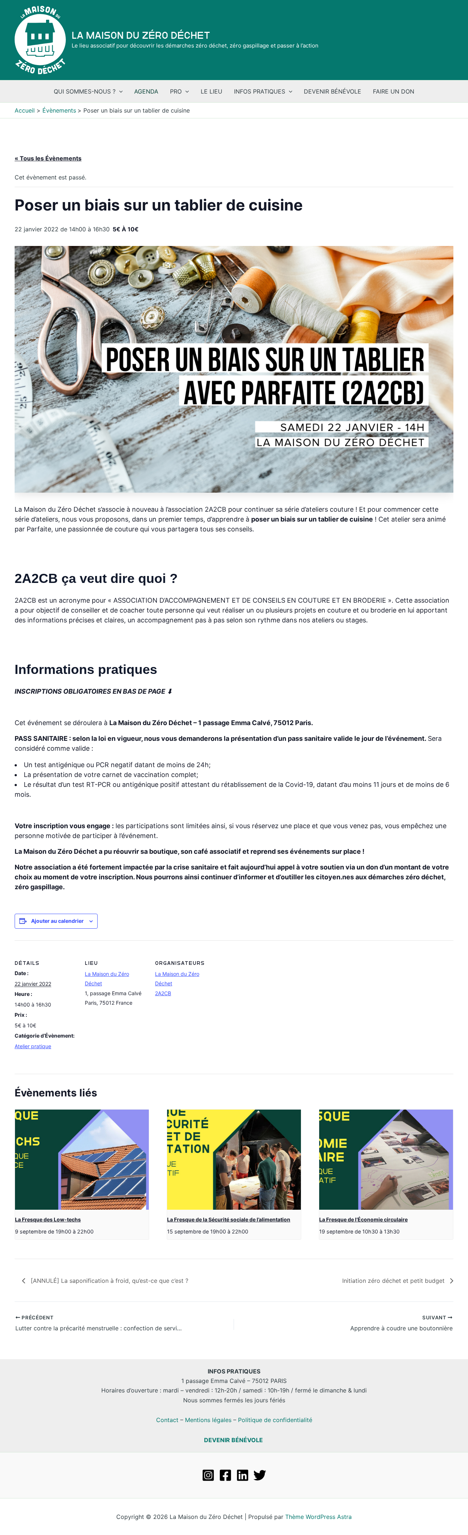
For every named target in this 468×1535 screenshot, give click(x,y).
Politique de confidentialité (275, 1420)
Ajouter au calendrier (57, 921)
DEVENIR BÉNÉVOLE (233, 1440)
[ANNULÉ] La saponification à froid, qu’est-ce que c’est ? (108, 1280)
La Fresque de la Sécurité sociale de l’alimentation (228, 1219)
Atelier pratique (33, 1046)
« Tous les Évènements (48, 158)
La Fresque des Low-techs (48, 1219)
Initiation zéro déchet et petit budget (394, 1280)
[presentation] (82, 1160)
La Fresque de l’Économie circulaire (363, 1219)
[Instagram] (208, 1475)
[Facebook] (225, 1475)
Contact (167, 1420)
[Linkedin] (242, 1475)
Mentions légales (208, 1420)
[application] (119, 91)
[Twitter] (259, 1475)
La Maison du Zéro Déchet (141, 35)
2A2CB (163, 993)
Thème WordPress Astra (318, 1516)
